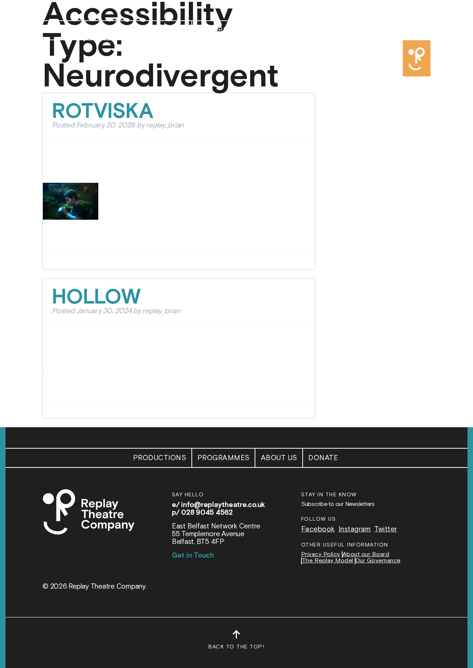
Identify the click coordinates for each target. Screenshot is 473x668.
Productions (160, 30)
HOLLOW (96, 297)
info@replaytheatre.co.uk (223, 505)
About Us (279, 30)
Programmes (223, 30)
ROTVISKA (102, 111)
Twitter (385, 529)
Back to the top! (236, 643)
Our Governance (378, 561)
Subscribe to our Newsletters (338, 504)
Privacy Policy (320, 554)
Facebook (318, 529)
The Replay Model (327, 561)
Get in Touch (193, 555)
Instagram (354, 529)
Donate (323, 30)
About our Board (366, 554)
